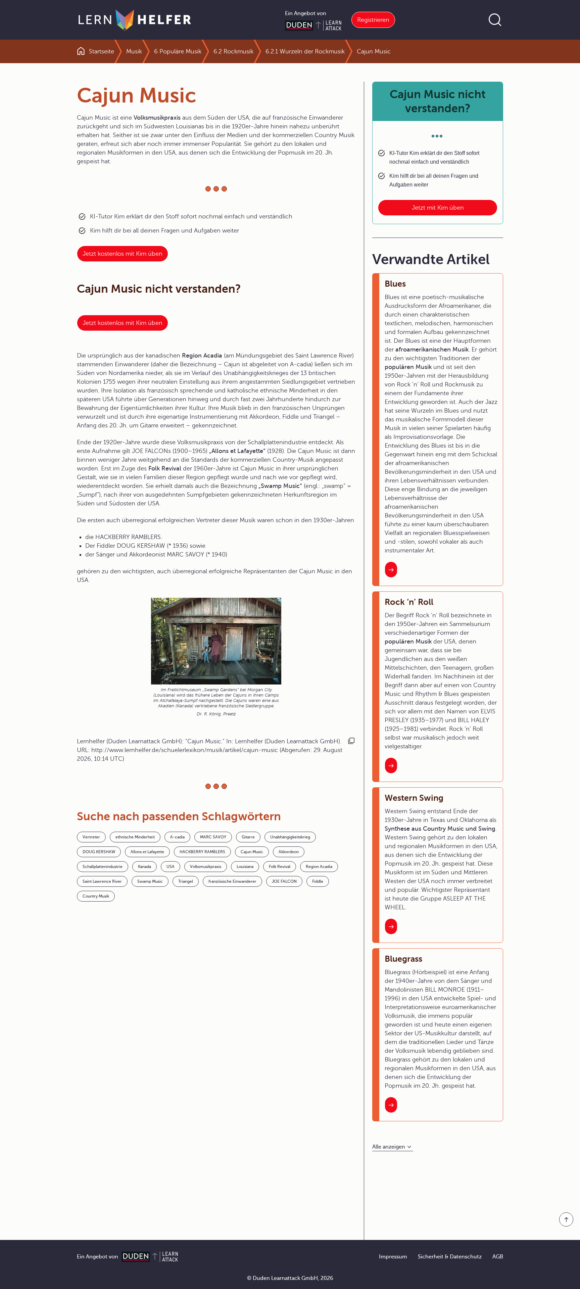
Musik (134, 51)
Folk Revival (279, 866)
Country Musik (96, 896)
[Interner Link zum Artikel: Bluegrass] (391, 1105)
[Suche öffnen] (495, 20)
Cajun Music (252, 851)
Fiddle (317, 881)
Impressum (393, 1256)
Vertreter (91, 837)
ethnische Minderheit (135, 837)
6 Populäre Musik (177, 51)
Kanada (144, 866)
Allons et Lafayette (147, 851)
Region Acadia (319, 866)
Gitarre (248, 837)
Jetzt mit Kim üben (438, 207)
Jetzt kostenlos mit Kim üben (122, 253)
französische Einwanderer (232, 881)
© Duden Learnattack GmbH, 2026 (290, 1278)
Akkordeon (289, 851)
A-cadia (177, 837)
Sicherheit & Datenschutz (450, 1256)
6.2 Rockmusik (233, 51)
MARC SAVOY (213, 837)
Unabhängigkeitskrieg (290, 837)
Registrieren (373, 19)
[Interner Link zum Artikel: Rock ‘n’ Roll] (391, 765)
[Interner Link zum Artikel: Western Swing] (391, 926)
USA (170, 866)
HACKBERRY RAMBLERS (202, 851)
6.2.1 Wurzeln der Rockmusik (305, 51)
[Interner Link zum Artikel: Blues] (391, 570)
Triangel (185, 881)
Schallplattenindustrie (103, 866)
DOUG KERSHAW (99, 851)
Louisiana (245, 866)
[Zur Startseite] (135, 20)
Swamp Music (150, 881)
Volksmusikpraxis (205, 866)
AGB (497, 1256)
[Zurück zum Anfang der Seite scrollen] (566, 1219)
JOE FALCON (284, 881)
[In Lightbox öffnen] (216, 641)
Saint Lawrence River (102, 881)
